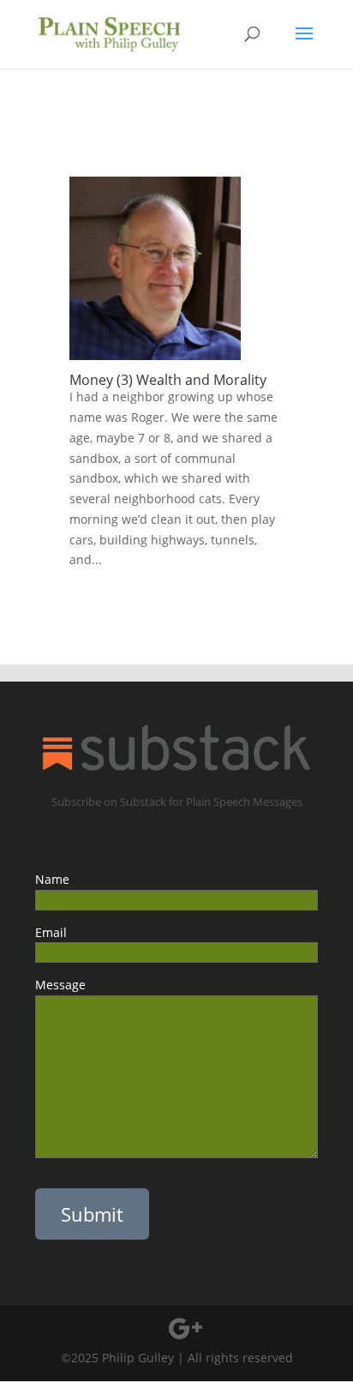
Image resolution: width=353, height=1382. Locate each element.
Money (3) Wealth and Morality (167, 379)
